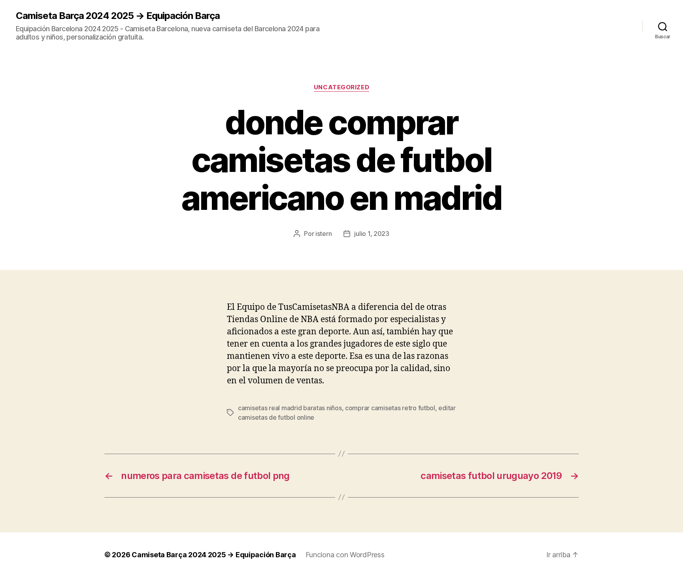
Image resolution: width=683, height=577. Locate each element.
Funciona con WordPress (345, 555)
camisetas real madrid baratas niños (290, 408)
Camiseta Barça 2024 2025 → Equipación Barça (118, 16)
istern (323, 234)
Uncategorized (341, 87)
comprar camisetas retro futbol (390, 408)
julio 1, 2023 (371, 234)
